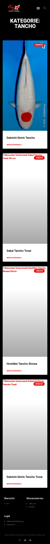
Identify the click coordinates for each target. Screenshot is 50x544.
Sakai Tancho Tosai (19, 250)
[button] (38, 8)
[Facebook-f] (20, 540)
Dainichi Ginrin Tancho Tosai (24, 476)
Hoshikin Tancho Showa (22, 363)
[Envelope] (30, 540)
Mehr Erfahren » (14, 145)
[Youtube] (25, 540)
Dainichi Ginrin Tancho (21, 137)
